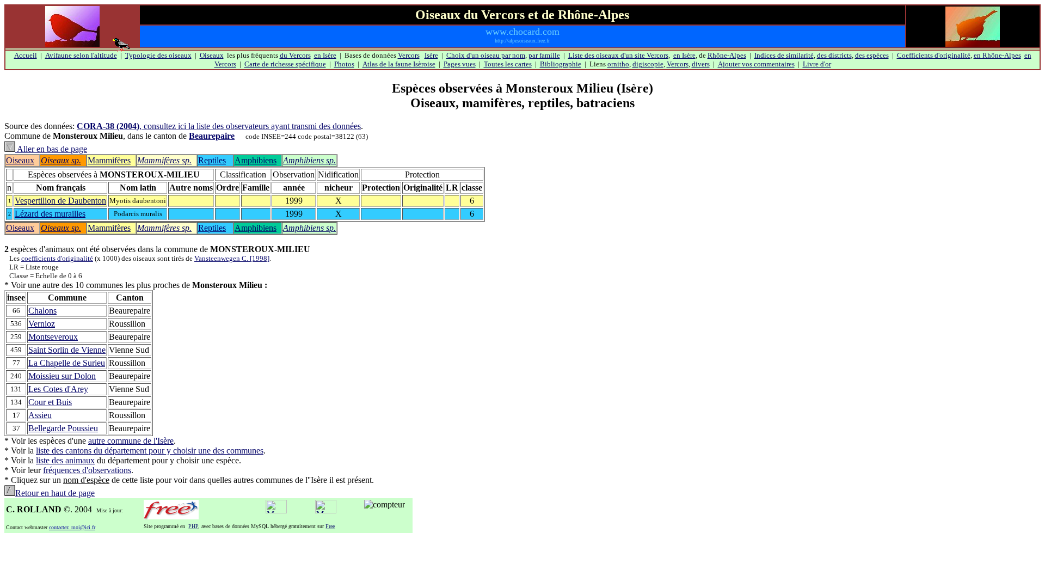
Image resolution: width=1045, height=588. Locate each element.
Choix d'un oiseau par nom (485, 55)
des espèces (872, 55)
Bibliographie (560, 64)
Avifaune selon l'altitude (81, 55)
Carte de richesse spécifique (285, 64)
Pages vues (460, 64)
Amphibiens (255, 160)
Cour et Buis (50, 402)
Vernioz (41, 323)
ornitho (618, 64)
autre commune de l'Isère (131, 440)
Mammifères (109, 160)
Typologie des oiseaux (158, 55)
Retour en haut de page (55, 493)
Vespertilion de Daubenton (60, 200)
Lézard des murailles (50, 213)
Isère (431, 55)
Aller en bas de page (51, 149)
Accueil (25, 55)
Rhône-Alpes (727, 55)
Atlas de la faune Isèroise (398, 64)
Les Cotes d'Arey (58, 389)
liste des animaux (65, 460)
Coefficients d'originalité (933, 55)
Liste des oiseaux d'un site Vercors (618, 55)
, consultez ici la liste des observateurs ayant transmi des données (219, 126)
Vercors (409, 55)
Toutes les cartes (508, 64)
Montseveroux (53, 336)
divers (701, 64)
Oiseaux (212, 55)
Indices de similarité (784, 55)
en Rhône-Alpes (997, 55)
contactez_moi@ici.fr (72, 527)
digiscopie (647, 64)
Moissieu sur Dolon (62, 376)
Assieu (40, 415)
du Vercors (295, 55)
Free (330, 526)
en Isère (325, 55)
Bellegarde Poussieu (63, 428)
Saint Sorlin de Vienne (67, 349)
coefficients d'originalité (57, 258)
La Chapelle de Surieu (66, 362)
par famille (544, 55)
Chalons (42, 310)
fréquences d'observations (87, 470)
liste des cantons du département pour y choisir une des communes (149, 450)
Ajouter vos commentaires (756, 64)
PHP (193, 526)
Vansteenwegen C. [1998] (231, 258)
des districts (834, 55)
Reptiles (212, 160)
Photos (344, 64)
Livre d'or (817, 64)
